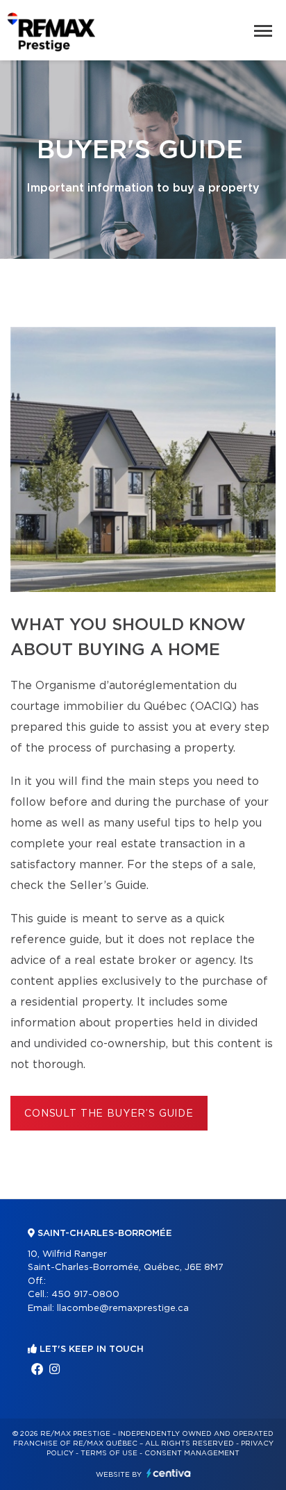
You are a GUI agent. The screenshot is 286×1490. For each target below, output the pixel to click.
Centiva (168, 1473)
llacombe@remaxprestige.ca (123, 1308)
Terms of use (109, 1453)
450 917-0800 (85, 1294)
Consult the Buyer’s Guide (109, 1114)
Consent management (191, 1453)
